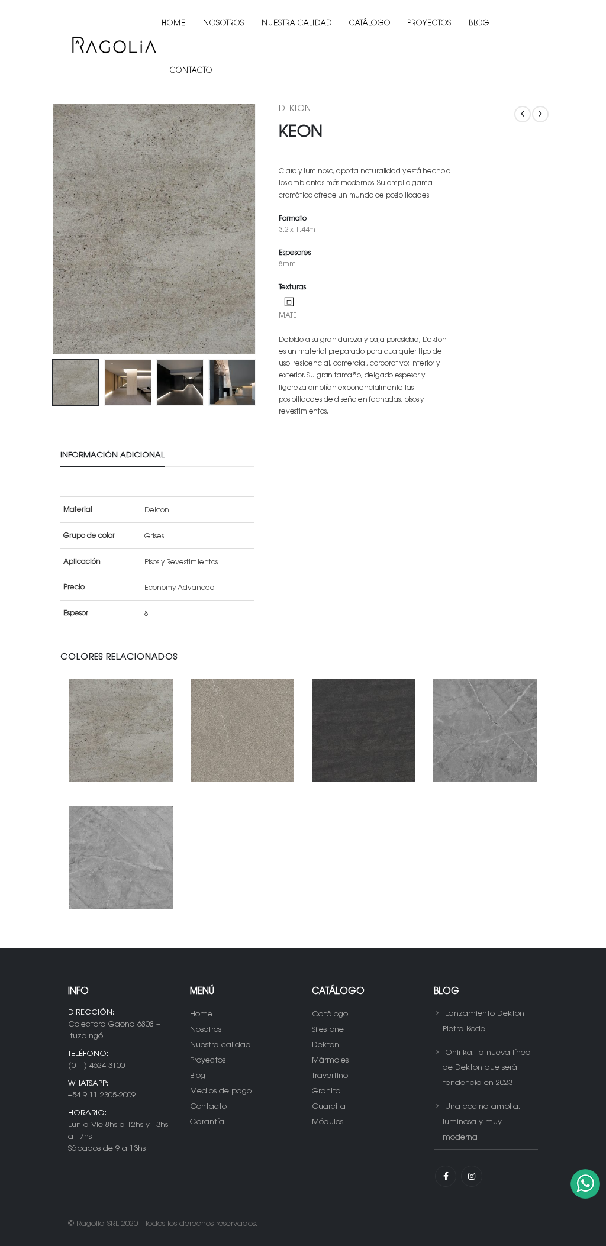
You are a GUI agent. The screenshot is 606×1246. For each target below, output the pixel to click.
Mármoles (330, 1060)
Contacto (191, 71)
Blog (479, 23)
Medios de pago (221, 1091)
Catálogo (370, 23)
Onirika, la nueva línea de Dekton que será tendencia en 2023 (487, 1067)
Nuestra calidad (297, 23)
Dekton (295, 109)
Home (174, 23)
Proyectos (430, 23)
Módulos (327, 1122)
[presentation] (54, 229)
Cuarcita (329, 1107)
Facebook (445, 1176)
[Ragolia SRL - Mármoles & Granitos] (113, 47)
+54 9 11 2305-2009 (102, 1095)
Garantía (207, 1122)
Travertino (330, 1076)
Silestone (328, 1030)
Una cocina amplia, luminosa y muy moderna (482, 1122)
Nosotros (223, 23)
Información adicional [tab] (112, 455)
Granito (326, 1091)
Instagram (471, 1176)
